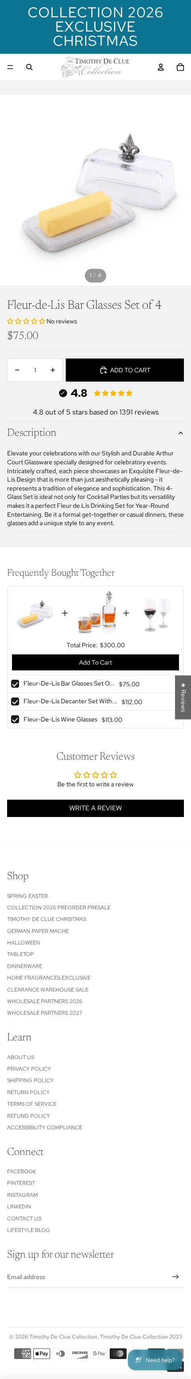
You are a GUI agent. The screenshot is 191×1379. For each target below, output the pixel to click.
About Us (20, 1057)
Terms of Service (31, 1104)
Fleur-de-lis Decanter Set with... (70, 701)
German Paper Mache (38, 931)
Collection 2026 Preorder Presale (59, 907)
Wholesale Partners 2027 (44, 1012)
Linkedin (19, 1206)
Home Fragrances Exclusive (49, 977)
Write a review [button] (95, 808)
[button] (27, 321)
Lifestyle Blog (28, 1230)
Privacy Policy (29, 1068)
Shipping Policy (30, 1080)
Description (31, 433)
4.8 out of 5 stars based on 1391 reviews (96, 412)
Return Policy (28, 1092)
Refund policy (28, 1116)
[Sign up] (175, 1276)
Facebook (21, 1171)
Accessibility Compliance (44, 1127)
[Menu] (10, 67)
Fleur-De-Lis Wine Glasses (60, 719)
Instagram (22, 1195)
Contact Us (24, 1218)
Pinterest (21, 1183)
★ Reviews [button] (183, 697)
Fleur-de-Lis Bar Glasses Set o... (69, 683)
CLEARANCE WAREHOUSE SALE (47, 989)
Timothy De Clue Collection (63, 1336)
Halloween (23, 942)
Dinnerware (24, 966)
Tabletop (20, 954)
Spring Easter (27, 896)
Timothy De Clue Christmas (46, 919)
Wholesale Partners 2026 (44, 1001)
